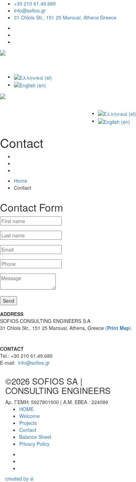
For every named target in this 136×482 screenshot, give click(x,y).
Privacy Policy (34, 443)
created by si (19, 478)
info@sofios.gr (30, 10)
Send (8, 300)
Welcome (29, 415)
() (118, 327)
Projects (28, 422)
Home (20, 180)
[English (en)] (30, 84)
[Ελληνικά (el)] (33, 76)
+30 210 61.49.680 (35, 3)
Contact (27, 429)
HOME (26, 408)
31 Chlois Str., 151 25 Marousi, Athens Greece (65, 17)
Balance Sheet (35, 436)
